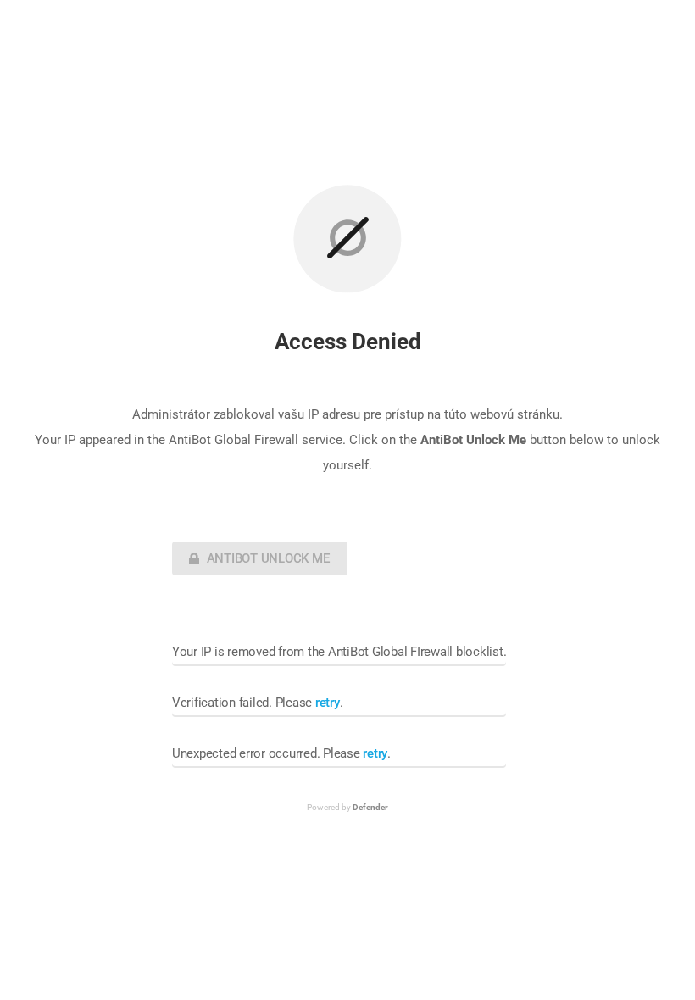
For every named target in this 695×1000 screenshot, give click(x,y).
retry (327, 702)
